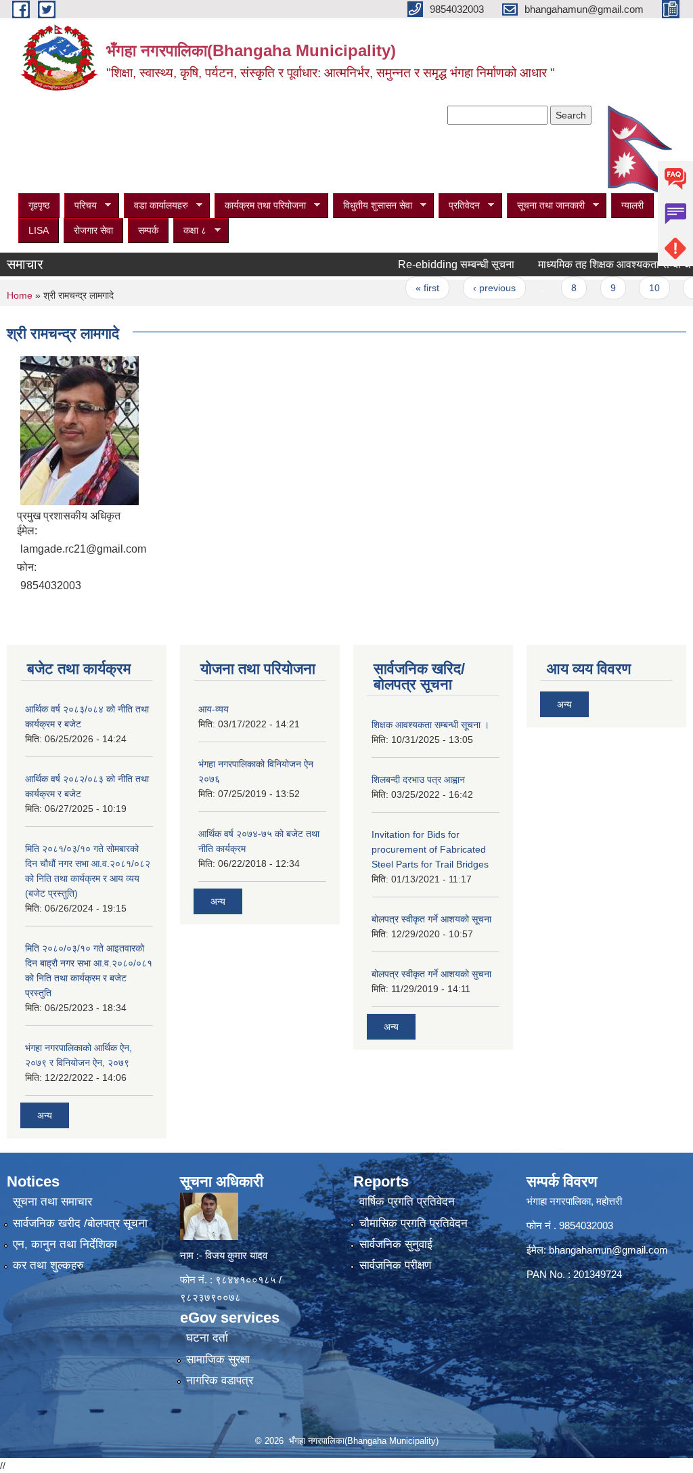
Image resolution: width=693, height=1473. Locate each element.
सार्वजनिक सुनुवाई (395, 1244)
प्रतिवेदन (459, 205)
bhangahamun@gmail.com (608, 1250)
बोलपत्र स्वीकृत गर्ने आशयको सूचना (431, 919)
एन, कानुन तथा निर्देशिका (65, 1244)
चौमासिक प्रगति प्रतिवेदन (413, 1223)
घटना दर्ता (207, 1337)
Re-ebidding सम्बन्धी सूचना (435, 264)
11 (677, 287)
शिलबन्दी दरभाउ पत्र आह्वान (418, 779)
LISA (38, 230)
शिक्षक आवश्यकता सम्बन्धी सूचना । (430, 724)
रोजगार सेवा (93, 230)
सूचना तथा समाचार (52, 1201)
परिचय (80, 205)
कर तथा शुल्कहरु (48, 1265)
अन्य (44, 1115)
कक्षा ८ (189, 230)
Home (19, 295)
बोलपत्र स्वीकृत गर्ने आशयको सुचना (431, 973)
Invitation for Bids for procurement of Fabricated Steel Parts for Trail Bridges (430, 849)
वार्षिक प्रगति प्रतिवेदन (407, 1201)
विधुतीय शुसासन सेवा (372, 205)
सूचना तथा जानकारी (546, 205)
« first (406, 287)
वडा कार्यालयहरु (156, 205)
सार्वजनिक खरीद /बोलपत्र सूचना (80, 1223)
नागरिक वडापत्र (219, 1380)
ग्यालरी (632, 205)
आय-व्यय (213, 709)
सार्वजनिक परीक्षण (395, 1265)
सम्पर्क (148, 230)
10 (633, 287)
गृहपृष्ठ (38, 205)
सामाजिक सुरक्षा (218, 1359)
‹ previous (472, 287)
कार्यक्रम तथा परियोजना (260, 205)
